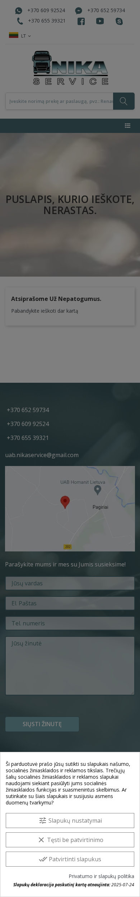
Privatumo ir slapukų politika (101, 876)
